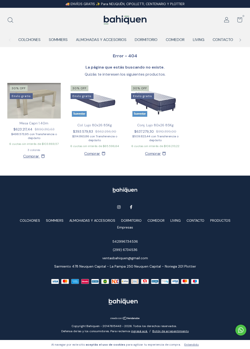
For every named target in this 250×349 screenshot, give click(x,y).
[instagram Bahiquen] (119, 207)
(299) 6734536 (125, 250)
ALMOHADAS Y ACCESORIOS (101, 39)
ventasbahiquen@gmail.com (125, 258)
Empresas (125, 227)
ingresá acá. (139, 331)
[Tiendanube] (125, 318)
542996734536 (125, 241)
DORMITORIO (146, 39)
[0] (238, 20)
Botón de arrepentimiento (170, 331)
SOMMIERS (58, 39)
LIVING (198, 39)
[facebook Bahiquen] (131, 207)
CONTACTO (223, 39)
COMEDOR (175, 39)
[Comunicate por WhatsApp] (240, 330)
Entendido (191, 345)
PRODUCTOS (220, 220)
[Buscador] (12, 20)
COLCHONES (29, 39)
